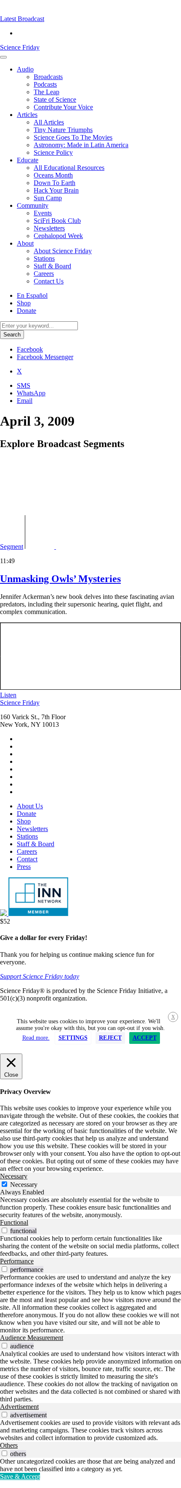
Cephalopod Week (58, 235)
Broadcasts (48, 76)
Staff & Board (52, 266)
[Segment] (65, 546)
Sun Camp (48, 197)
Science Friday (20, 47)
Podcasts (45, 84)
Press (24, 866)
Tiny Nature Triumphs (63, 129)
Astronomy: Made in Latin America (81, 144)
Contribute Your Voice (63, 107)
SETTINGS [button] (73, 1038)
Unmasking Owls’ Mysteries (60, 578)
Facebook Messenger (45, 356)
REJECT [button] (110, 1038)
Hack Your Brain (56, 190)
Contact (27, 859)
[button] (22, 18)
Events (43, 213)
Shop (24, 303)
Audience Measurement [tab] (31, 1337)
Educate (27, 160)
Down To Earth (54, 182)
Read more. (36, 1038)
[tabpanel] (90, 1207)
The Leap (46, 91)
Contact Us (49, 281)
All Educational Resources (69, 167)
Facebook (30, 349)
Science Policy (53, 152)
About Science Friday (63, 250)
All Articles (49, 122)
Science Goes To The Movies (73, 137)
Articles (27, 114)
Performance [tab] (17, 1261)
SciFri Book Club (57, 220)
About (25, 243)
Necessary (23, 1184)
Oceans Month (53, 175)
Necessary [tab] (13, 1176)
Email (24, 400)
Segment (11, 546)
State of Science (55, 99)
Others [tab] (9, 1445)
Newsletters (49, 228)
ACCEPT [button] (145, 1038)
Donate (26, 310)
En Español (32, 295)
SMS (23, 385)
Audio (25, 69)
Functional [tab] (14, 1222)
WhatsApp (31, 393)
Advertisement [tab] (19, 1406)
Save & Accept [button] (20, 1476)
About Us (30, 806)
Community (32, 205)
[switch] (4, 1230)
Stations (44, 258)
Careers (44, 273)
